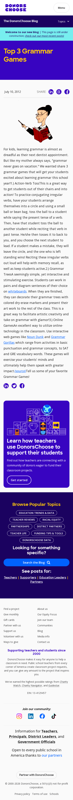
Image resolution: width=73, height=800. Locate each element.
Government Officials (36, 741)
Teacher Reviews (23, 519)
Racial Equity (52, 519)
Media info (43, 636)
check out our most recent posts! (44, 36)
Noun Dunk (35, 337)
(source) (20, 371)
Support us (10, 631)
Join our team (45, 620)
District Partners (49, 526)
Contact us (43, 642)
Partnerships (20, 526)
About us (42, 609)
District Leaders (42, 736)
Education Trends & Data (36, 513)
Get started (19, 480)
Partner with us (12, 625)
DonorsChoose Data (37, 540)
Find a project (11, 609)
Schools (54, 794)
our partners (52, 755)
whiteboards (17, 291)
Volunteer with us (13, 636)
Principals (17, 736)
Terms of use (39, 794)
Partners (36, 582)
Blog (40, 631)
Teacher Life (18, 533)
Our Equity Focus (47, 614)
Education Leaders (52, 577)
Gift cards (9, 620)
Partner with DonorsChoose (36, 775)
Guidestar (53, 685)
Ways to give (11, 642)
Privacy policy (22, 794)
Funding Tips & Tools (48, 533)
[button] (61, 8)
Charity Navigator (32, 685)
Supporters (28, 577)
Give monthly (11, 614)
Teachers (10, 577)
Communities (45, 625)
